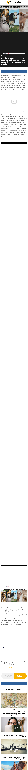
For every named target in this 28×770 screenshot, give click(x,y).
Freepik (14, 667)
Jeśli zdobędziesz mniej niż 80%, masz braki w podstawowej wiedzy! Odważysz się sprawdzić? (14, 713)
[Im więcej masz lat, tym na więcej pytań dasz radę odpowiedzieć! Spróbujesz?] (14, 746)
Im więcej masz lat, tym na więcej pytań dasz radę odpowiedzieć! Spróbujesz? (14, 758)
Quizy (14, 709)
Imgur (11, 667)
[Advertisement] (14, 43)
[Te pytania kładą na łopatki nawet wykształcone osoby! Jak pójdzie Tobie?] (14, 724)
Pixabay (8, 667)
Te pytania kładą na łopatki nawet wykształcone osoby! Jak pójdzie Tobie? (14, 736)
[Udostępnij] (14, 71)
